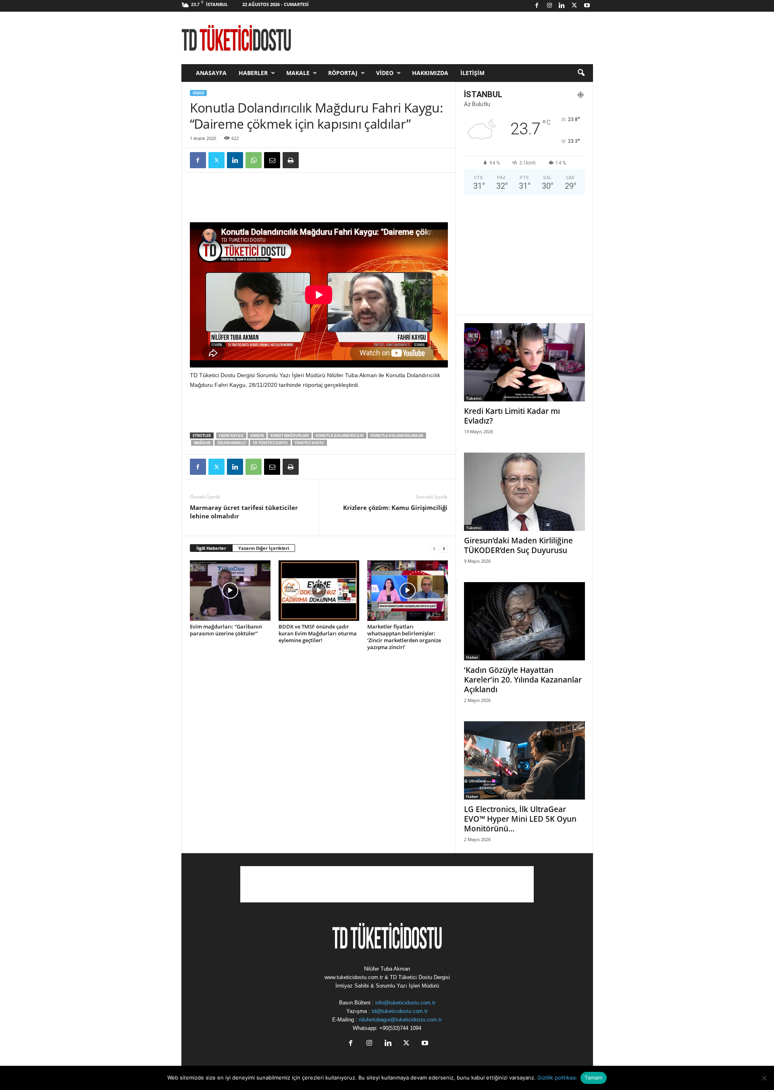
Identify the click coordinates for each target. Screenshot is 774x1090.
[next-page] (444, 548)
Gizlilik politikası (556, 1077)
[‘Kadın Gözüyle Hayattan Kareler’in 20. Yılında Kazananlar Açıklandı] (524, 621)
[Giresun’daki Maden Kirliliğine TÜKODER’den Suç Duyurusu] (524, 492)
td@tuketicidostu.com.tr (400, 1011)
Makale (298, 73)
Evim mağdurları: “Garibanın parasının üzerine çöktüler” (226, 630)
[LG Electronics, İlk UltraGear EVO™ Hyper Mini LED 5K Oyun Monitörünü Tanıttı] (524, 760)
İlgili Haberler (211, 548)
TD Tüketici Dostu (270, 442)
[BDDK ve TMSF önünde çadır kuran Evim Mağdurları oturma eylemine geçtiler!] (319, 590)
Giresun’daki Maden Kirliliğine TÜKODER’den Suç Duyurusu (518, 545)
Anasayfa (211, 73)
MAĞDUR (202, 442)
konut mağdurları (289, 435)
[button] (581, 73)
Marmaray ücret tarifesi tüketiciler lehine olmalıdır (244, 511)
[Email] (272, 160)
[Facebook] (537, 6)
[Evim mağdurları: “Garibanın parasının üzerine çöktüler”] (230, 590)
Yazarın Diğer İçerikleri (263, 548)
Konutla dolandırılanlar (396, 435)
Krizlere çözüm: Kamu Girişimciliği (395, 507)
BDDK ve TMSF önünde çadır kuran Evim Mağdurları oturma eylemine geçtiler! (318, 633)
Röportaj (343, 73)
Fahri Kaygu (231, 435)
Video (384, 73)
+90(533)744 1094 (400, 1028)
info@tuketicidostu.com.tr (405, 1003)
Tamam (593, 1077)
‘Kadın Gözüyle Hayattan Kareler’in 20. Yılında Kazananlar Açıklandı (523, 680)
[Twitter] (574, 6)
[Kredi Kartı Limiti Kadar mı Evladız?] (524, 362)
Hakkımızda (430, 73)
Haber (472, 657)
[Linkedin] (562, 6)
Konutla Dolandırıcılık (340, 435)
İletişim (472, 73)
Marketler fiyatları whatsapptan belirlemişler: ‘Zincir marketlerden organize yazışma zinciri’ (404, 637)
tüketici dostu (309, 442)
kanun (257, 435)
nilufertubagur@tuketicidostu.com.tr (400, 1020)
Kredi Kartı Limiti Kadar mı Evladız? (512, 416)
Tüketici (474, 398)
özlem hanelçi (231, 442)
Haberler (253, 73)
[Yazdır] (291, 160)
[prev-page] (434, 548)
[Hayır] (764, 1078)
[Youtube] (587, 6)
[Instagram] (549, 6)
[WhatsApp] (254, 160)
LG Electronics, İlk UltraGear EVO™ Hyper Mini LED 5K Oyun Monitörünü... (520, 819)
